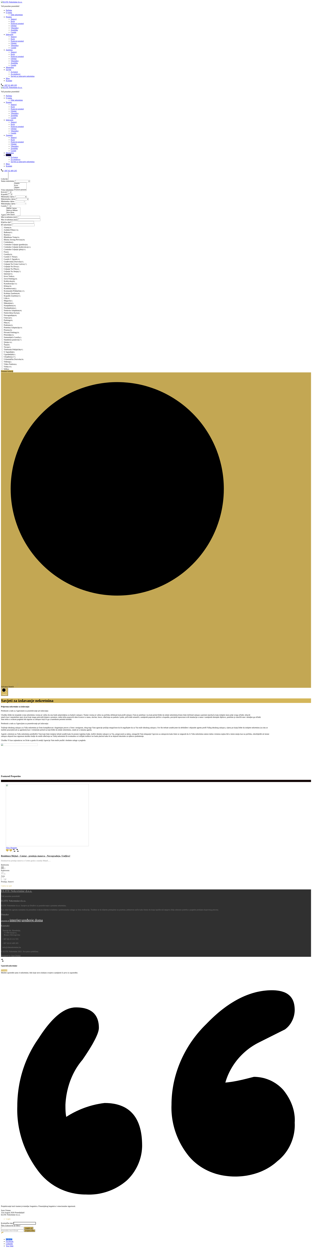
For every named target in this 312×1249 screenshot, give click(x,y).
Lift (6, 298)
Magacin (8, 301)
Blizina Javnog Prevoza (14, 240)
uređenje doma (32, 920)
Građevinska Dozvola (13, 262)
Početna (9, 10)
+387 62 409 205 (10, 85)
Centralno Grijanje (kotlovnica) (17, 247)
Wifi (6, 369)
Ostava (8, 318)
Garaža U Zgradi (12, 259)
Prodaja (9, 17)
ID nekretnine (6, 225)
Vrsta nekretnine (7, 190)
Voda (7, 367)
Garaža (4, 206)
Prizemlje (9, 335)
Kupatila (4, 194)
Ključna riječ (6, 222)
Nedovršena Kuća (12, 313)
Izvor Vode (9, 276)
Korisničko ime (7, 1223)
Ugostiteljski (9, 354)
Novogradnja (10, 315)
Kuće (13, 21)
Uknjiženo (9, 357)
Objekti (13, 26)
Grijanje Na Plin (11, 269)
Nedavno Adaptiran (13, 310)
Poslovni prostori (17, 23)
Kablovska (9, 281)
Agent (3, 215)
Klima (7, 286)
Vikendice (15, 28)
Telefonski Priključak (13, 349)
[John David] (13, 215)
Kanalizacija (10, 284)
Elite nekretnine (17, 15)
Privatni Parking (11, 332)
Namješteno (10, 306)
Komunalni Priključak (14, 291)
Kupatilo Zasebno (12, 296)
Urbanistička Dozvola (13, 359)
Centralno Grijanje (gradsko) (16, 245)
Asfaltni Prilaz (11, 230)
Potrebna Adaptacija (13, 328)
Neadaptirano (10, 308)
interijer (15, 920)
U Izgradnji (9, 352)
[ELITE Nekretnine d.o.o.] (11, 2)
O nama (9, 12)
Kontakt (9, 81)
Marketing (10, 67)
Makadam (8, 303)
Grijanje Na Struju (12, 271)
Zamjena (9, 50)
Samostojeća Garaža (12, 337)
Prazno (8, 330)
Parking (8, 320)
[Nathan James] (13, 208)
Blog (8, 78)
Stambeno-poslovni (12, 340)
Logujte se (28, 1228)
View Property (11, 848)
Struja (8, 342)
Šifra (3, 1226)
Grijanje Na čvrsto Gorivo (15, 264)
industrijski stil (5, 921)
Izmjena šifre (29, 1231)
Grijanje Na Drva (11, 266)
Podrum (8, 325)
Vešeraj (7, 362)
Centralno (8, 242)
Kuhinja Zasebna (12, 293)
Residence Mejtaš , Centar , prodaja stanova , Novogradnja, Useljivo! (35, 856)
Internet (8, 274)
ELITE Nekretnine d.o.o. (16, 891)
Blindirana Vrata (11, 237)
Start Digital (15, 956)
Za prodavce (15, 74)
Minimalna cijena (8, 197)
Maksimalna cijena (8, 199)
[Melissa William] (13, 210)
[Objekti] (20, 188)
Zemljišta (14, 30)
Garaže (13, 32)
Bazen (7, 235)
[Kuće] (20, 186)
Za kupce (14, 72)
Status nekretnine (8, 181)
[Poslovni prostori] (20, 190)
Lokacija (4, 179)
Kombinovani (10, 288)
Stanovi (14, 19)
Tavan (7, 347)
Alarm (7, 227)
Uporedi (4, 970)
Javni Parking (10, 279)
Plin (7, 323)
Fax (6, 252)
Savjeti (8, 70)
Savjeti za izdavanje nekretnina (22, 76)
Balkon (8, 232)
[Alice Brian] (13, 213)
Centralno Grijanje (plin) (14, 249)
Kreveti (4, 192)
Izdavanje (9, 34)
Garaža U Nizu (10, 257)
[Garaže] (20, 183)
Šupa (7, 345)
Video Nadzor (10, 364)
